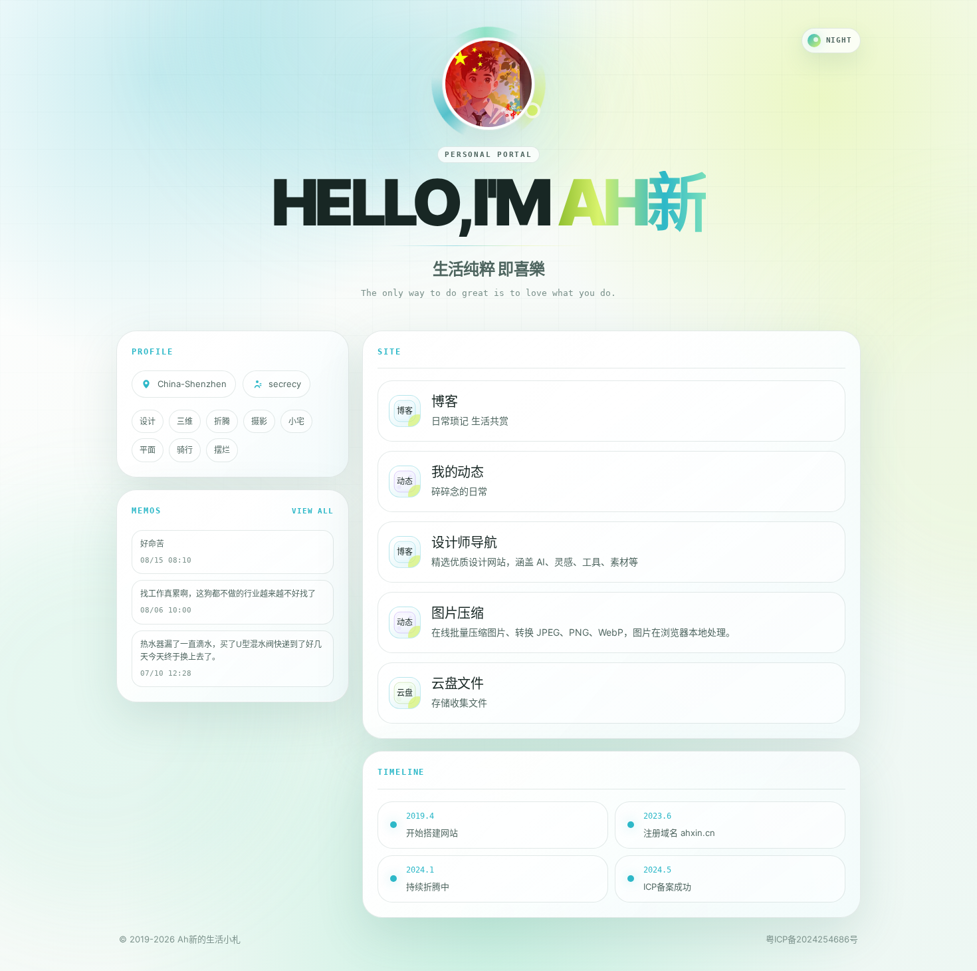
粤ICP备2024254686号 (812, 939)
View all (313, 511)
